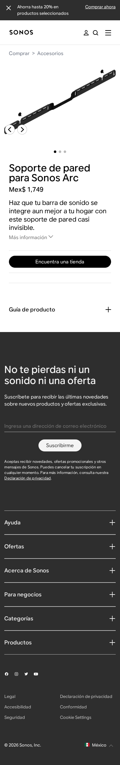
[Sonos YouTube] (39, 674)
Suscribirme (60, 445)
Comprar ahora (100, 7)
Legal (9, 696)
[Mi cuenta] (86, 32)
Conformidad (73, 707)
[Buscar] (95, 32)
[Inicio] (21, 33)
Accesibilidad (17, 707)
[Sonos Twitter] (29, 674)
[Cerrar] (8, 8)
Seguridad (14, 717)
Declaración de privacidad (27, 478)
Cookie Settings (75, 717)
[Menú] (108, 32)
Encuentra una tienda (59, 261)
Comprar (19, 53)
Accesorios (50, 53)
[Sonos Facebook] (9, 674)
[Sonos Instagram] (19, 674)
